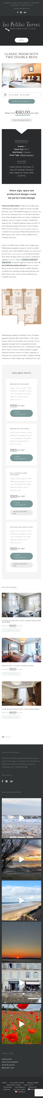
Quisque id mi (16, 254)
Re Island (8, 1087)
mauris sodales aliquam (28, 229)
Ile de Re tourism (8, 1065)
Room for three (14, 1085)
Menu (21, 40)
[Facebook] (17, 12)
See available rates (21, 120)
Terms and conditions (10, 1062)
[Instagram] (21, 12)
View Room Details (11, 630)
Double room (33, 1083)
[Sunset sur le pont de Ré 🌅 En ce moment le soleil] (21, 942)
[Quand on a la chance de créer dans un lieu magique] (21, 859)
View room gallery (28, 83)
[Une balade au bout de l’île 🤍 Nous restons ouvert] (21, 900)
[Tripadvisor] (25, 12)
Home (4, 1083)
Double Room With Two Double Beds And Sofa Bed (21, 621)
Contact (7, 1089)
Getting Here (7, 1059)
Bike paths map (8, 1068)
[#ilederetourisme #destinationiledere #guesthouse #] (21, 818)
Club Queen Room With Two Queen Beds (21, 709)
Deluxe (22, 155)
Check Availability (20, 413)
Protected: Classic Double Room (18, 666)
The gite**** (29, 1085)
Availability (20, 1087)
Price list (33, 1087)
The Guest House (17, 1083)
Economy (29, 155)
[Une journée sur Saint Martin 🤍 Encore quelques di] (21, 983)
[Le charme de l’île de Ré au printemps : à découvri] (21, 1024)
